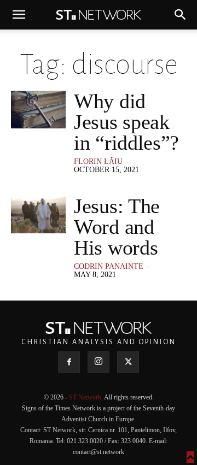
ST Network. (86, 397)
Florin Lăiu (98, 161)
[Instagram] (98, 362)
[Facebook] (69, 362)
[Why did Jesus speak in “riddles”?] (38, 109)
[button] (18, 15)
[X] (128, 362)
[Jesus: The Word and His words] (38, 214)
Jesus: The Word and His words (117, 227)
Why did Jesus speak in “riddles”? (126, 122)
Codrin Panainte (108, 266)
